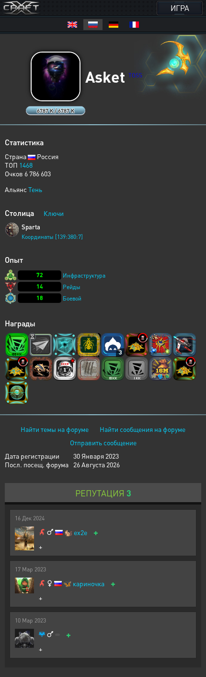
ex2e (80, 532)
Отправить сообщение (103, 442)
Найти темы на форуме (55, 429)
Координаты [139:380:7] (52, 236)
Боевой (72, 298)
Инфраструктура (84, 275)
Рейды (71, 286)
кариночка (88, 584)
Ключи (54, 213)
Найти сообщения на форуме (142, 429)
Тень (35, 189)
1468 (26, 165)
